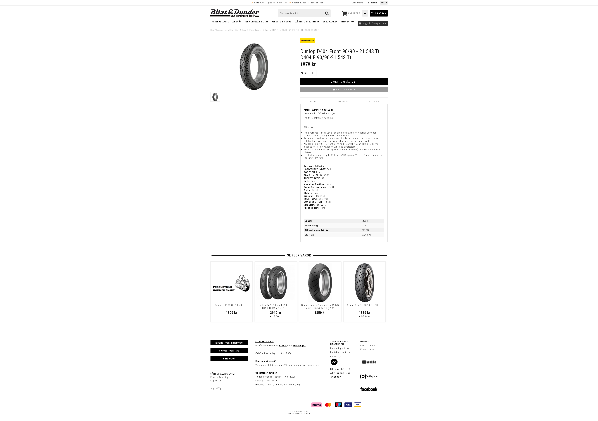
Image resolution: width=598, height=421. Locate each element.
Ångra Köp (216, 388)
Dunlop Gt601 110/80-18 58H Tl (364, 305)
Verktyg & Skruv (281, 21)
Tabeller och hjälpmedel (229, 342)
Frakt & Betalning (219, 377)
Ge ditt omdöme (373, 102)
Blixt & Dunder (367, 345)
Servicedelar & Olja (256, 21)
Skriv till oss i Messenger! (339, 343)
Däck (251, 30)
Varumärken (330, 21)
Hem (212, 30)
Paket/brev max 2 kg (322, 118)
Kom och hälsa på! (265, 361)
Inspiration (347, 21)
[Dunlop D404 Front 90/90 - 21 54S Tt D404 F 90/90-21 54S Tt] (254, 89)
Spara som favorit (345, 89)
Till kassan (378, 13)
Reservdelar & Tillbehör (226, 21)
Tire (364, 225)
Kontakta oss (367, 349)
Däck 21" (259, 30)
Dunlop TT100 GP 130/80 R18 (231, 305)
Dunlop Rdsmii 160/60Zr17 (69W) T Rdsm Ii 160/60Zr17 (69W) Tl (320, 307)
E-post (283, 345)
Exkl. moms (357, 3)
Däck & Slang (241, 30)
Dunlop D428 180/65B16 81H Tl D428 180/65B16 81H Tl (276, 307)
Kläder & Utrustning (307, 21)
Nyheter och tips (229, 350)
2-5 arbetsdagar (326, 113)
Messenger (299, 345)
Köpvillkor (215, 380)
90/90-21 (366, 235)
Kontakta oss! (264, 341)
